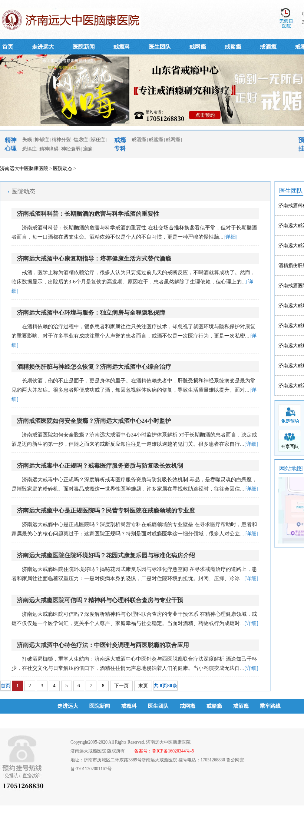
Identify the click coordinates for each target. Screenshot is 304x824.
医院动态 (62, 168)
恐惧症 (29, 149)
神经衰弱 (70, 149)
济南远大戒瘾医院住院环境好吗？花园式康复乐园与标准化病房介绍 (106, 555)
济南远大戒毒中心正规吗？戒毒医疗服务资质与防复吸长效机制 (100, 465)
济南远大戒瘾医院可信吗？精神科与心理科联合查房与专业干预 (100, 600)
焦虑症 (80, 139)
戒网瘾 (197, 47)
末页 (143, 685)
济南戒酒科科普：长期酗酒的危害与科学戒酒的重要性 (88, 213)
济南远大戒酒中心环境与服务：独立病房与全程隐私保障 (91, 312)
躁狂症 (97, 139)
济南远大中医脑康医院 (24, 168)
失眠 (27, 139)
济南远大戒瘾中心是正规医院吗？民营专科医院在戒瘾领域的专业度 (106, 510)
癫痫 (88, 149)
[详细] (231, 237)
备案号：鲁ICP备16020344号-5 (164, 751)
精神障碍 (49, 149)
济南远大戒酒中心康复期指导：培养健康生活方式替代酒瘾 (94, 258)
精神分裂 (61, 139)
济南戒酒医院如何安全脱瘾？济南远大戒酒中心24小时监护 (94, 420)
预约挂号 (67, 721)
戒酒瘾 (268, 47)
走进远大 (43, 47)
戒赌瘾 (233, 47)
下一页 (121, 685)
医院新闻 (84, 47)
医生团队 (160, 47)
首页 (7, 47)
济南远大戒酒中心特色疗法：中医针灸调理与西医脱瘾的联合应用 (103, 644)
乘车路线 (270, 706)
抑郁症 (41, 139)
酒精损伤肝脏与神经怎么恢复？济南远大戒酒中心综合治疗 (94, 366)
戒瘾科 (121, 47)
